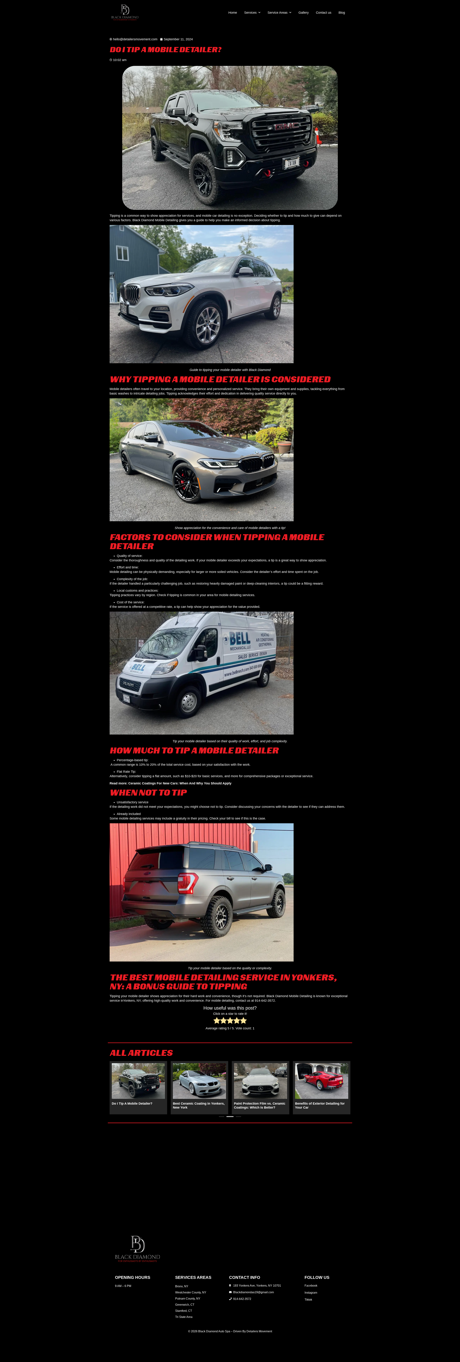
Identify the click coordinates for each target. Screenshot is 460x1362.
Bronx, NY (181, 1286)
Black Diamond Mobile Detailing (155, 220)
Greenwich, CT (184, 1304)
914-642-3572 (265, 1000)
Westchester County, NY (190, 1292)
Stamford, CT (183, 1310)
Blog (342, 12)
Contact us (323, 12)
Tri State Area (183, 1316)
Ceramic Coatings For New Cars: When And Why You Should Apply (179, 783)
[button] (221, 1116)
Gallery (303, 12)
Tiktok (308, 1299)
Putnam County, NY (187, 1298)
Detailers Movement (259, 1331)
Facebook (311, 1285)
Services (250, 12)
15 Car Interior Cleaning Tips (195, 1103)
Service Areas (278, 12)
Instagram (311, 1292)
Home (232, 12)
